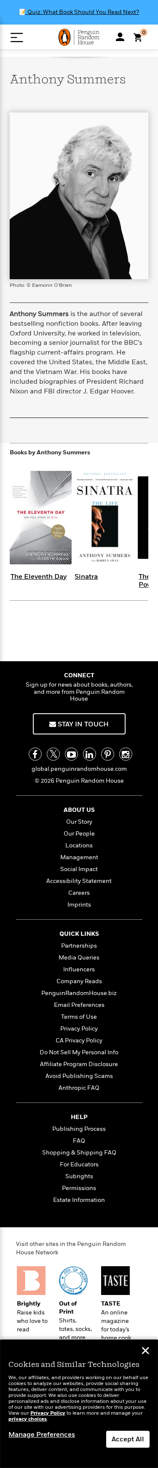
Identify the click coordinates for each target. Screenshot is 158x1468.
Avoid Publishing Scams (79, 1076)
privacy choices (27, 1419)
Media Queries (79, 958)
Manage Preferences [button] (41, 1434)
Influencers (79, 969)
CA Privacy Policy (79, 1040)
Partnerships (79, 946)
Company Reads (79, 981)
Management (79, 857)
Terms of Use (79, 1017)
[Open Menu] (16, 37)
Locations (79, 845)
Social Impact (79, 869)
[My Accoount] (120, 37)
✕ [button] (145, 1351)
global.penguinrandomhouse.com (79, 769)
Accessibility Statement (79, 881)
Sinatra (86, 576)
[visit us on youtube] (71, 754)
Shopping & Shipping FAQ (79, 1153)
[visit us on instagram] (125, 754)
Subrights (79, 1176)
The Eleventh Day (39, 576)
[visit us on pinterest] (107, 754)
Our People (79, 834)
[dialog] (79, 1404)
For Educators (79, 1164)
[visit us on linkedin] (89, 754)
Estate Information (79, 1200)
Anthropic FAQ (79, 1088)
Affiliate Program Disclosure (79, 1064)
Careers (79, 893)
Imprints (79, 905)
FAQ (79, 1141)
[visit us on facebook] (35, 754)
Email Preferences (79, 1005)
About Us (79, 810)
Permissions (79, 1188)
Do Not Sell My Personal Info (79, 1052)
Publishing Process (79, 1129)
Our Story (79, 822)
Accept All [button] (128, 1439)
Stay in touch (82, 724)
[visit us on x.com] (53, 754)
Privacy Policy (79, 1029)
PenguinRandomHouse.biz (79, 993)
